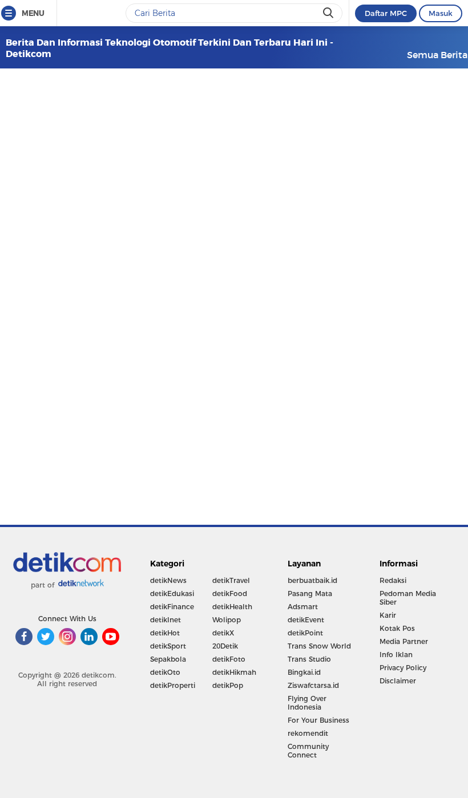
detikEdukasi (172, 593)
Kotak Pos (397, 628)
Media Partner (404, 641)
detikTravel (231, 580)
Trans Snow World (319, 646)
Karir (388, 615)
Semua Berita (437, 54)
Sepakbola (168, 659)
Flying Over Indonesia (307, 702)
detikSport (168, 646)
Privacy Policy (403, 667)
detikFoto (228, 659)
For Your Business (318, 720)
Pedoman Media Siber (408, 597)
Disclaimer (398, 681)
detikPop (227, 685)
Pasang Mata (310, 593)
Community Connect (308, 750)
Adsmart (303, 606)
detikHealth (232, 606)
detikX (223, 633)
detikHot (165, 633)
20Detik (225, 646)
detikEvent (306, 619)
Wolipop (226, 619)
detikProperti (172, 685)
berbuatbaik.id (312, 580)
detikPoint (305, 633)
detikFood (229, 593)
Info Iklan (396, 654)
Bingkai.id (304, 672)
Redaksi (393, 580)
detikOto (165, 672)
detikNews (168, 580)
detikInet (165, 619)
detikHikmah (234, 672)
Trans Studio (309, 659)
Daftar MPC (386, 13)
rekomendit (308, 733)
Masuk (441, 13)
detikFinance (172, 606)
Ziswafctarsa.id (313, 685)
